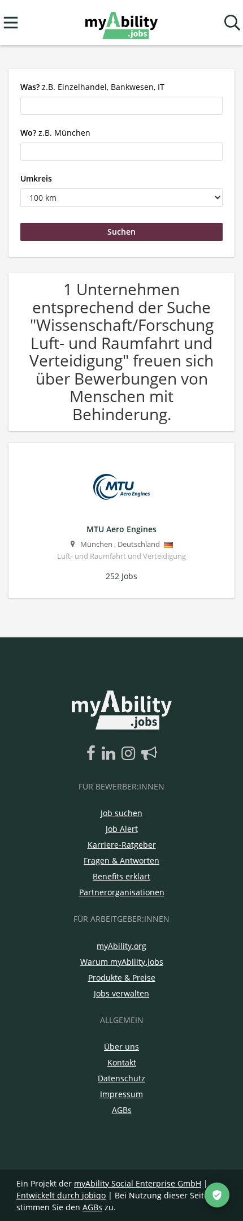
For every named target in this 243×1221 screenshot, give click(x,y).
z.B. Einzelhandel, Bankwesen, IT (92, 86)
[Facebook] (92, 754)
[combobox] (121, 106)
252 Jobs (121, 576)
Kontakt (121, 1062)
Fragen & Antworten (121, 860)
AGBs (122, 1109)
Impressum (121, 1094)
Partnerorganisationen (121, 892)
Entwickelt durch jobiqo (61, 1195)
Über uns (121, 1046)
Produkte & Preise (121, 977)
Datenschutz (121, 1078)
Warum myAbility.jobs (121, 961)
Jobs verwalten (121, 993)
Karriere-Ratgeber (122, 844)
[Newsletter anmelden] (149, 754)
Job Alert (122, 828)
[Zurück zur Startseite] (121, 23)
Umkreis (36, 178)
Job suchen (121, 813)
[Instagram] (130, 754)
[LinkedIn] (110, 754)
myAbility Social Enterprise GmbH (137, 1183)
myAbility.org (121, 945)
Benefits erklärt (121, 876)
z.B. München (55, 132)
